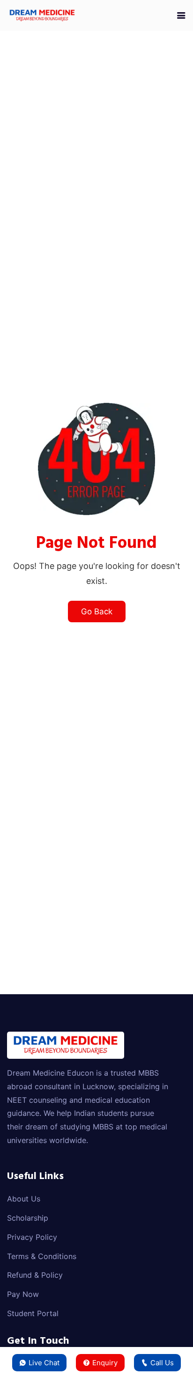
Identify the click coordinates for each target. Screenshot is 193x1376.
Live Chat (44, 1362)
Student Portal (33, 1313)
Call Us (162, 1362)
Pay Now (23, 1294)
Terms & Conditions (41, 1256)
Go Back (96, 611)
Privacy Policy (32, 1237)
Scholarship (27, 1218)
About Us (23, 1198)
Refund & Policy (35, 1275)
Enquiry (105, 1362)
